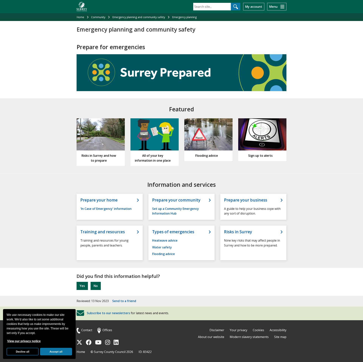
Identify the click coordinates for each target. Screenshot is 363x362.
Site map (280, 337)
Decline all (22, 351)
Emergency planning (184, 17)
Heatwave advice (165, 240)
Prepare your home (99, 200)
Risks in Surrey (238, 231)
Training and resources (102, 231)
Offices (107, 330)
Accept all (56, 351)
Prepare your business (245, 200)
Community (98, 17)
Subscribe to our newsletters (108, 313)
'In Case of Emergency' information (106, 209)
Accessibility (278, 330)
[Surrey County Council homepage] (82, 6)
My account (253, 7)
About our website (211, 337)
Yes (82, 286)
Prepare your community (176, 200)
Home (80, 17)
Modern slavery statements (249, 337)
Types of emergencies (173, 231)
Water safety (162, 247)
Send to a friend (124, 301)
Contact (86, 330)
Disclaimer (216, 330)
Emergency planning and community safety (138, 17)
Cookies (258, 330)
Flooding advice (163, 254)
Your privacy (238, 330)
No (96, 286)
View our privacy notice (24, 341)
